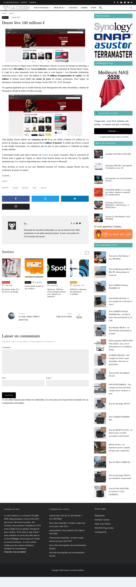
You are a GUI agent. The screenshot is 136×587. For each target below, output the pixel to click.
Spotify (45, 155)
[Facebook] (114, 2)
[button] (101, 8)
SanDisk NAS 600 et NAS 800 (118, 154)
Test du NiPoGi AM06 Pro (119, 462)
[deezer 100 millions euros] (45, 45)
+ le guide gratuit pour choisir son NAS (113, 137)
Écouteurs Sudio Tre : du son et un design (11, 290)
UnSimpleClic (101, 532)
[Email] (16, 207)
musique (26, 188)
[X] (117, 2)
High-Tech (58, 8)
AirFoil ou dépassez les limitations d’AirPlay (78, 291)
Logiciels (73, 8)
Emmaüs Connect (102, 520)
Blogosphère (52, 282)
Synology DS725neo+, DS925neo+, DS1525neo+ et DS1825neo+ (117, 205)
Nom (4, 378)
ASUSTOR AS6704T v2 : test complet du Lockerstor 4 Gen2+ (120, 301)
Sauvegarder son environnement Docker (118, 179)
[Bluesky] (128, 2)
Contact (24, 2)
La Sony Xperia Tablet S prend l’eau (29, 317)
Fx (25, 223)
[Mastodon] (125, 2)
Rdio (17, 161)
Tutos (93, 8)
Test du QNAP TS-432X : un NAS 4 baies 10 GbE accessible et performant (120, 433)
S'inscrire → (113, 131)
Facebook (17, 542)
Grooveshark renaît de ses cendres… (34, 287)
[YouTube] (121, 2)
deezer (15, 188)
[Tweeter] (45, 199)
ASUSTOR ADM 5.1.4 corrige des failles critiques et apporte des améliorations (118, 192)
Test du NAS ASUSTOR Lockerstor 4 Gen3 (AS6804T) (119, 491)
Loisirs (84, 8)
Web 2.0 (5, 17)
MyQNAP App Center (104, 528)
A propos (32, 2)
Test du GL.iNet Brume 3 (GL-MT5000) (118, 218)
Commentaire (7, 347)
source (4, 181)
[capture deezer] (45, 115)
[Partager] (16, 199)
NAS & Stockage (41, 8)
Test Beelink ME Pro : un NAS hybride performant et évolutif (120, 331)
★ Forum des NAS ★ (11, 2)
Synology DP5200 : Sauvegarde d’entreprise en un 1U (118, 166)
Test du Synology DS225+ (120, 404)
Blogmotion (100, 516)
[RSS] (131, 2)
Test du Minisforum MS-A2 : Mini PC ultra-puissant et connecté (121, 272)
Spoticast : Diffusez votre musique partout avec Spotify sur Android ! (56, 293)
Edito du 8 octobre (64, 315)
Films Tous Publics (103, 524)
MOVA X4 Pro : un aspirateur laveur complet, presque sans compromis (119, 448)
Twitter (37, 539)
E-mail (49, 378)
